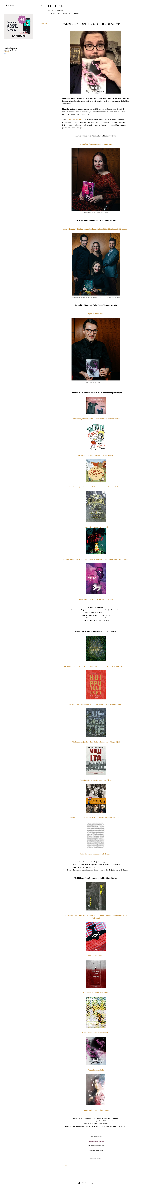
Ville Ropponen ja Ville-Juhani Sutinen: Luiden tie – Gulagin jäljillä (96, 742)
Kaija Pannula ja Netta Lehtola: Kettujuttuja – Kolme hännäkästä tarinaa (96, 487)
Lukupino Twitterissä (96, 1150)
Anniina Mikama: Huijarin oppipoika (95, 527)
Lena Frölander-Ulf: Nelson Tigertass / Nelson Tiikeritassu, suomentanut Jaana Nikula (95, 559)
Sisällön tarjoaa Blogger (87, 1183)
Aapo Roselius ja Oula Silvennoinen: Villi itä (95, 780)
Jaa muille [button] (44, 23)
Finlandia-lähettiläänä (76, 120)
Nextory (6, 52)
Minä (60, 14)
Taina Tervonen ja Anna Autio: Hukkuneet (95, 854)
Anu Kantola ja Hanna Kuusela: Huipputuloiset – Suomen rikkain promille (96, 704)
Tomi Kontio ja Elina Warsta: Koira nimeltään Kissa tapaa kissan (96, 419)
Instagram (67, 14)
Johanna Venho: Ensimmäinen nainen (96, 1110)
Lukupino (57, 6)
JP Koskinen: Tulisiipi (95, 955)
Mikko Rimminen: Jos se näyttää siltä (95, 1033)
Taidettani (52, 14)
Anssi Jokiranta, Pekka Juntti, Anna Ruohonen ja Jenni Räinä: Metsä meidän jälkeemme (95, 229)
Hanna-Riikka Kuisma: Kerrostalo (95, 993)
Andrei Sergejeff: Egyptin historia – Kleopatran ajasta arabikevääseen (96, 817)
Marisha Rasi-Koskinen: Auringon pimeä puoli (96, 599)
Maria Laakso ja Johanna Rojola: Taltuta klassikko (95, 455)
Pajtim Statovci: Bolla (95, 314)
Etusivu (75, 14)
